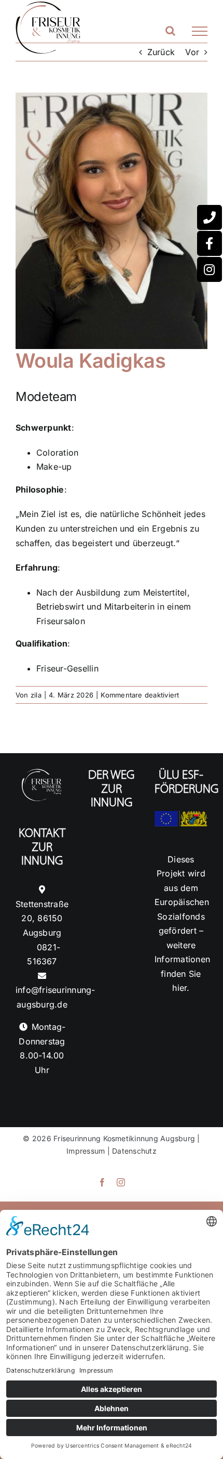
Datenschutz (134, 1150)
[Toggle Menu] (200, 31)
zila (36, 695)
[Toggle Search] (170, 30)
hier (179, 988)
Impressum (85, 1150)
